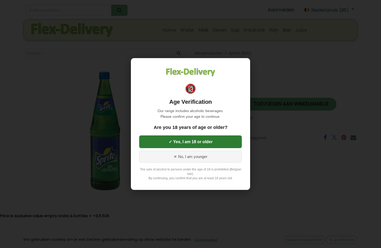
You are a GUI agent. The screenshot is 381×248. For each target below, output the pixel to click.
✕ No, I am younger (190, 157)
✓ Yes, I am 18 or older (191, 142)
